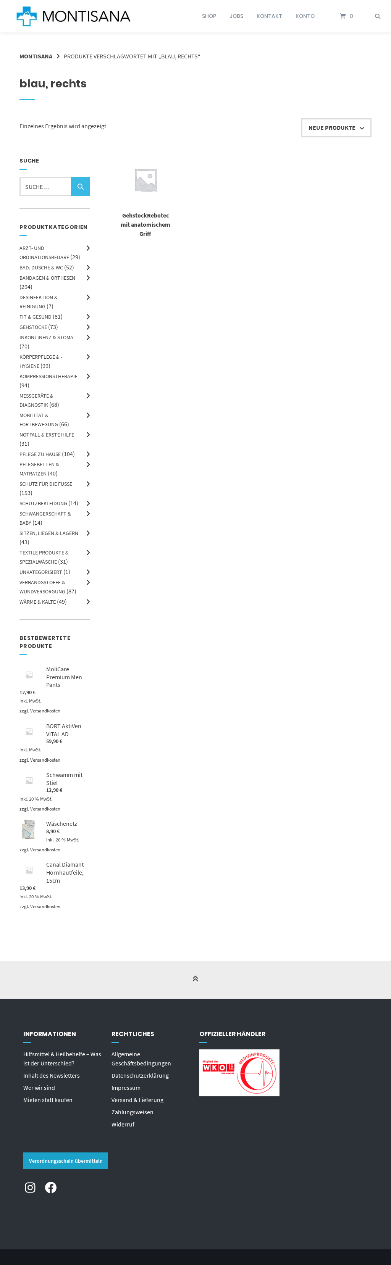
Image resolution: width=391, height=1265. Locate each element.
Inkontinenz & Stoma (46, 337)
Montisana (35, 56)
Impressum (126, 1087)
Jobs (236, 16)
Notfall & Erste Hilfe (46, 434)
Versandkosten (45, 710)
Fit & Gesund (35, 316)
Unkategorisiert (40, 572)
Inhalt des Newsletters (51, 1075)
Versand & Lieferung (137, 1100)
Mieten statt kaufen (48, 1100)
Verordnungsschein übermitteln (66, 1160)
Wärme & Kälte (37, 601)
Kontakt (269, 16)
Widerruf (122, 1124)
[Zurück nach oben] (195, 980)
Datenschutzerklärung (140, 1075)
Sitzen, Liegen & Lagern (48, 533)
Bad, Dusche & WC (41, 267)
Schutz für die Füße (45, 483)
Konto (305, 16)
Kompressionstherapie (48, 376)
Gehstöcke (33, 327)
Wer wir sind (39, 1087)
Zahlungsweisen (132, 1112)
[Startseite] (73, 16)
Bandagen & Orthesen (47, 277)
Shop (209, 16)
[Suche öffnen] (377, 16)
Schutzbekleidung (43, 503)
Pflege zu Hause (40, 454)
